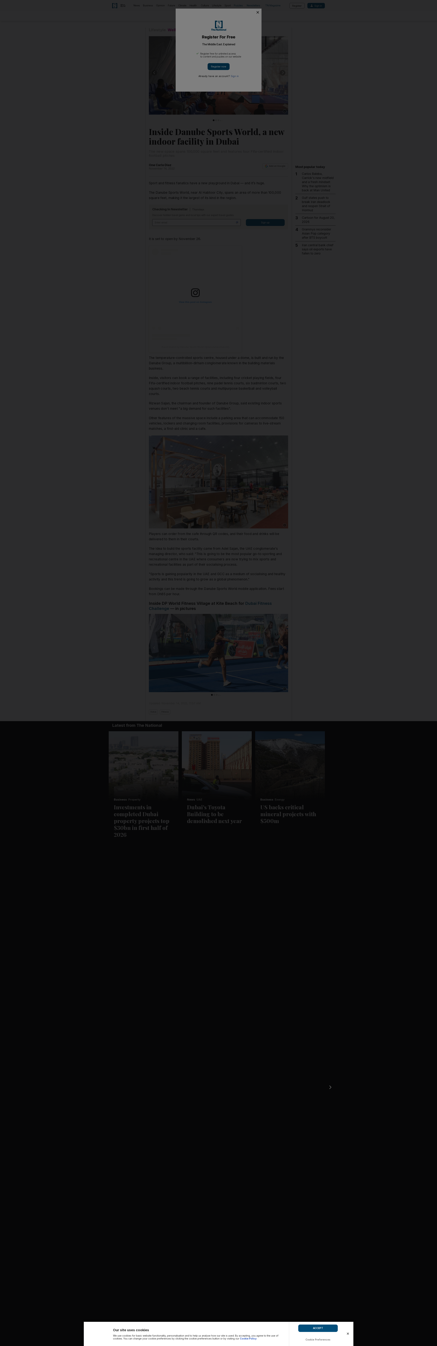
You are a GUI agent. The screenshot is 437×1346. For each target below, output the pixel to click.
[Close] (348, 1333)
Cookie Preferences (318, 1339)
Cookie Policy (248, 1338)
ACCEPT (318, 1328)
